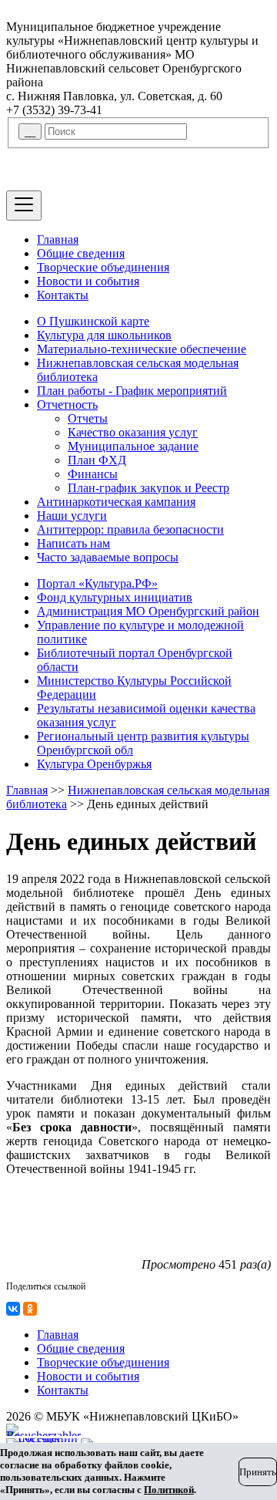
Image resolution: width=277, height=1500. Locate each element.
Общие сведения (81, 253)
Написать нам (73, 543)
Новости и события (88, 281)
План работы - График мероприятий (132, 390)
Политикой (169, 1489)
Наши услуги (72, 515)
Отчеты (88, 418)
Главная (57, 239)
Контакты (62, 295)
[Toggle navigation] (24, 205)
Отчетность (67, 404)
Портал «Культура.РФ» (97, 583)
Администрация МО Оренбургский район (148, 611)
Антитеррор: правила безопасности (130, 529)
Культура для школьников (104, 335)
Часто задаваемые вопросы (108, 557)
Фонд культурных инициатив (114, 597)
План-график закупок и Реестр (148, 487)
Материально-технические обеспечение (141, 349)
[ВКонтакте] (13, 1309)
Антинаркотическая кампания (116, 501)
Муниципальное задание (133, 446)
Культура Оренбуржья (94, 763)
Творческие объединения (103, 267)
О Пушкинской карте (93, 321)
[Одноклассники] (30, 1309)
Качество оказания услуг (133, 432)
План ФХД (97, 460)
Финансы (93, 473)
